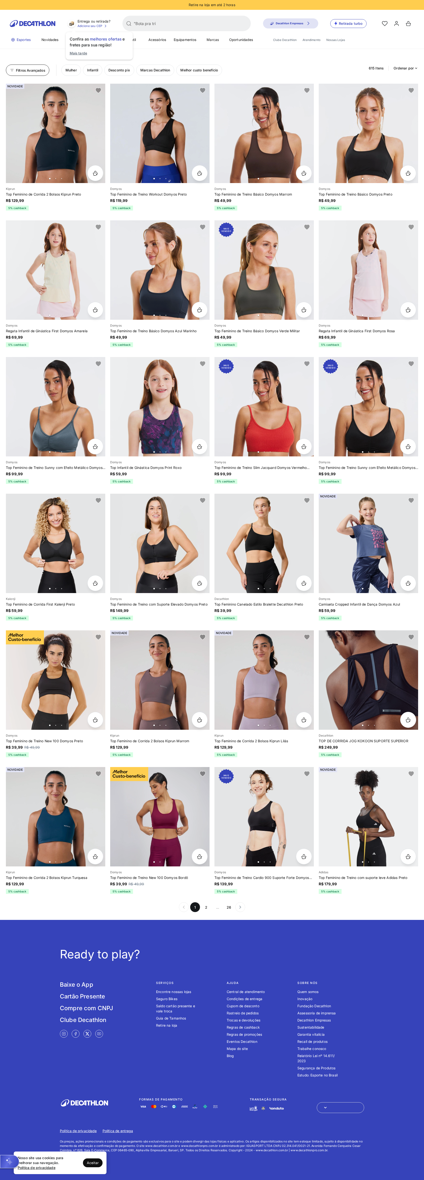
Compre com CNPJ (86, 1008)
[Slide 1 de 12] (55, 680)
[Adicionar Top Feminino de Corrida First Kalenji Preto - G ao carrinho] (95, 583)
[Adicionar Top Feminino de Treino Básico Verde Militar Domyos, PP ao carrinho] (304, 310)
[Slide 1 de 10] (55, 406)
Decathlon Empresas (314, 1020)
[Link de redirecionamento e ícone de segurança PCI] (263, 1108)
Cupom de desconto (243, 1006)
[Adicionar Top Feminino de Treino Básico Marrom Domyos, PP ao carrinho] (304, 173)
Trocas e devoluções (243, 1020)
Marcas (213, 40)
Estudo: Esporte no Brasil (317, 1075)
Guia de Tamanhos (171, 1018)
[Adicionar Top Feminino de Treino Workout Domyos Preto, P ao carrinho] (200, 173)
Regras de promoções (244, 1034)
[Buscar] (129, 24)
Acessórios (157, 40)
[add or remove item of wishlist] (98, 90)
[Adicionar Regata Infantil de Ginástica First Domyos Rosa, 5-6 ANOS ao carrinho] (408, 310)
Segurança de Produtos (316, 1068)
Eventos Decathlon (242, 1041)
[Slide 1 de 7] (55, 133)
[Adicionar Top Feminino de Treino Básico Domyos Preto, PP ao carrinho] (408, 173)
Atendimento (311, 40)
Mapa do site (237, 1049)
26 (229, 907)
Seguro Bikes (166, 999)
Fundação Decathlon (314, 1006)
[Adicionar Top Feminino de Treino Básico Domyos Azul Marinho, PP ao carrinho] (200, 310)
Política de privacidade (78, 1131)
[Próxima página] (240, 907)
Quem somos (308, 992)
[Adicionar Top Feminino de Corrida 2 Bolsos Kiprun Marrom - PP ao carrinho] (200, 720)
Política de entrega (118, 1131)
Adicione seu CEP (90, 26)
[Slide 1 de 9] (160, 543)
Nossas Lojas (335, 40)
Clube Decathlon (285, 40)
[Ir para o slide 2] (56, 179)
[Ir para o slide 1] (50, 179)
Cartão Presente (82, 996)
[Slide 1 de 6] (264, 133)
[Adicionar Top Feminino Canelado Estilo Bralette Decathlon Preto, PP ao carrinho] (304, 583)
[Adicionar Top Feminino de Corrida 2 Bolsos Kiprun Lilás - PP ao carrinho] (304, 720)
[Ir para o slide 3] (62, 179)
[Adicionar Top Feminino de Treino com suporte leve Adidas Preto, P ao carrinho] (408, 856)
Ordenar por (404, 68)
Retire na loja (166, 1025)
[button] (9, 1161)
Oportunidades (241, 40)
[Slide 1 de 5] (160, 406)
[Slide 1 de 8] (368, 406)
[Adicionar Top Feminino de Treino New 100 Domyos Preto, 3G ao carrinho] (95, 720)
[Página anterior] (184, 907)
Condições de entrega (244, 999)
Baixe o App (76, 984)
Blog (230, 1056)
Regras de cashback (243, 1027)
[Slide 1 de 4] (55, 270)
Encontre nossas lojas (173, 992)
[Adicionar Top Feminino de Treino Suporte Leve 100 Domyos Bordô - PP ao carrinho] (200, 856)
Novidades (49, 40)
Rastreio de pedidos (243, 1013)
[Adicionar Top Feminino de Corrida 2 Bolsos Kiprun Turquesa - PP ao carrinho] (95, 856)
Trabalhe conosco (311, 1049)
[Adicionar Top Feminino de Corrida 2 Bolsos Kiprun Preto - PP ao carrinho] (95, 173)
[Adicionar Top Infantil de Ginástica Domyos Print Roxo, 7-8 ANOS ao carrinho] (200, 446)
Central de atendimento (246, 992)
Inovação (304, 999)
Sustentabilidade (310, 1027)
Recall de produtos (312, 1041)
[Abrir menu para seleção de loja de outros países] (340, 1107)
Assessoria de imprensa (316, 1013)
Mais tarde (78, 53)
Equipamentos (185, 40)
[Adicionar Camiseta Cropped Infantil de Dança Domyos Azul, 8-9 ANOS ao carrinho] (408, 583)
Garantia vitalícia (311, 1034)
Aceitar (93, 1163)
